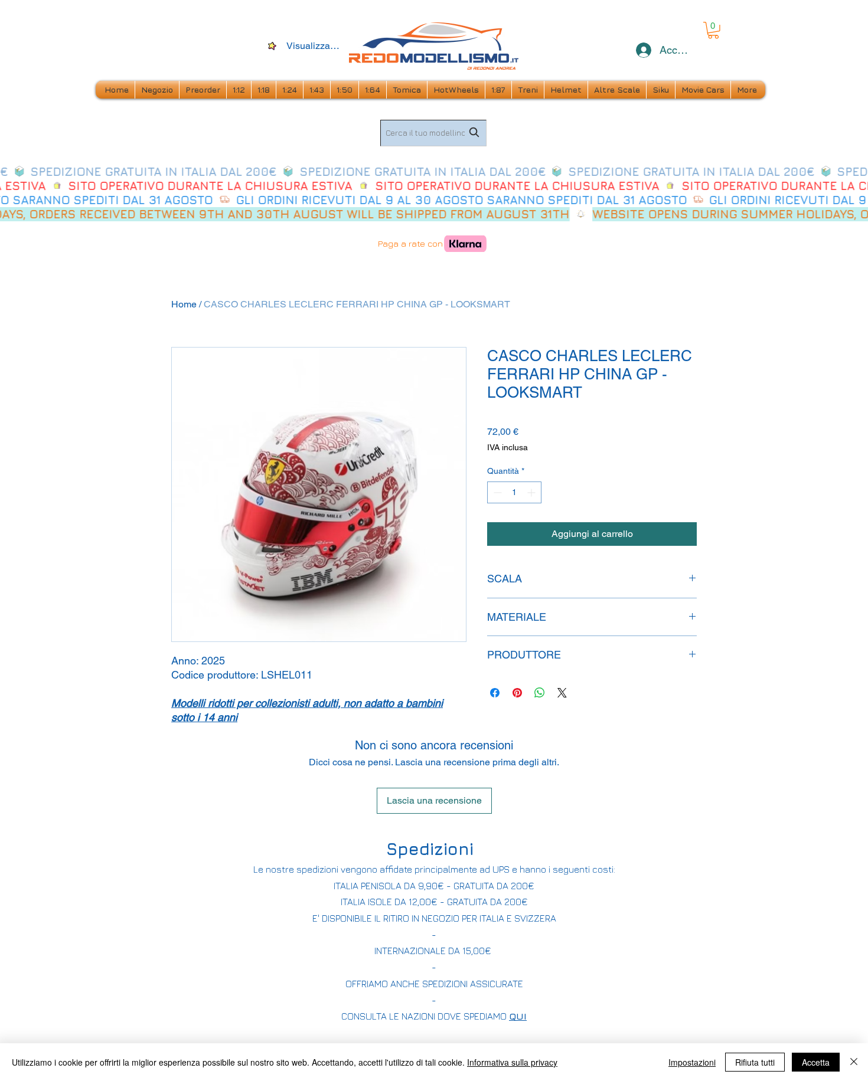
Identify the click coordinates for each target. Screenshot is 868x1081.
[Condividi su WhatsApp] (540, 693)
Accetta (816, 1062)
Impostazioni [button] (692, 1062)
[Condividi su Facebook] (495, 693)
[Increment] (532, 492)
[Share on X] (562, 693)
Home (184, 304)
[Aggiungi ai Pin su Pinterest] (517, 693)
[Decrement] (496, 492)
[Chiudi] (854, 1062)
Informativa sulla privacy (512, 1062)
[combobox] (433, 133)
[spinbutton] (514, 492)
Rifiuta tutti (755, 1062)
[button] (713, 30)
